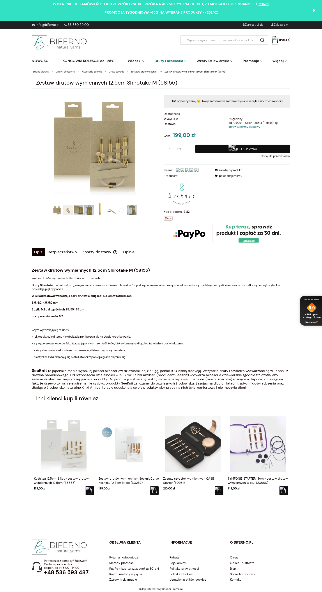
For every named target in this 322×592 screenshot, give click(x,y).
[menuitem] (44, 60)
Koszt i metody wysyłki (125, 574)
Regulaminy (178, 563)
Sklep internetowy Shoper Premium (161, 589)
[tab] (38, 252)
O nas (234, 557)
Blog (233, 569)
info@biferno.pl (47, 25)
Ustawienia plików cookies (188, 579)
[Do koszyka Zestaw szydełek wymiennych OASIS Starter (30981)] (219, 490)
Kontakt (235, 579)
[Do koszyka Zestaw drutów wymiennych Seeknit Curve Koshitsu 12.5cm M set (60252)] (154, 490)
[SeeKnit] (181, 193)
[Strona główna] (59, 43)
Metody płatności (121, 563)
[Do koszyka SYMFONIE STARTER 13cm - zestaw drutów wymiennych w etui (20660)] (283, 490)
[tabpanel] (161, 329)
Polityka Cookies (181, 574)
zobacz (263, 4)
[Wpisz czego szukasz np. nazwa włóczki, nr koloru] (262, 40)
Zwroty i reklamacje (123, 579)
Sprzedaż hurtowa (242, 574)
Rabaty (175, 557)
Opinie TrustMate (242, 563)
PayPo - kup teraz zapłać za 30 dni (134, 569)
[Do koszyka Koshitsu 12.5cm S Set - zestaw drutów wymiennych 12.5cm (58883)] (89, 490)
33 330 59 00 (78, 25)
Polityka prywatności (184, 569)
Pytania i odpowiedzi (123, 557)
